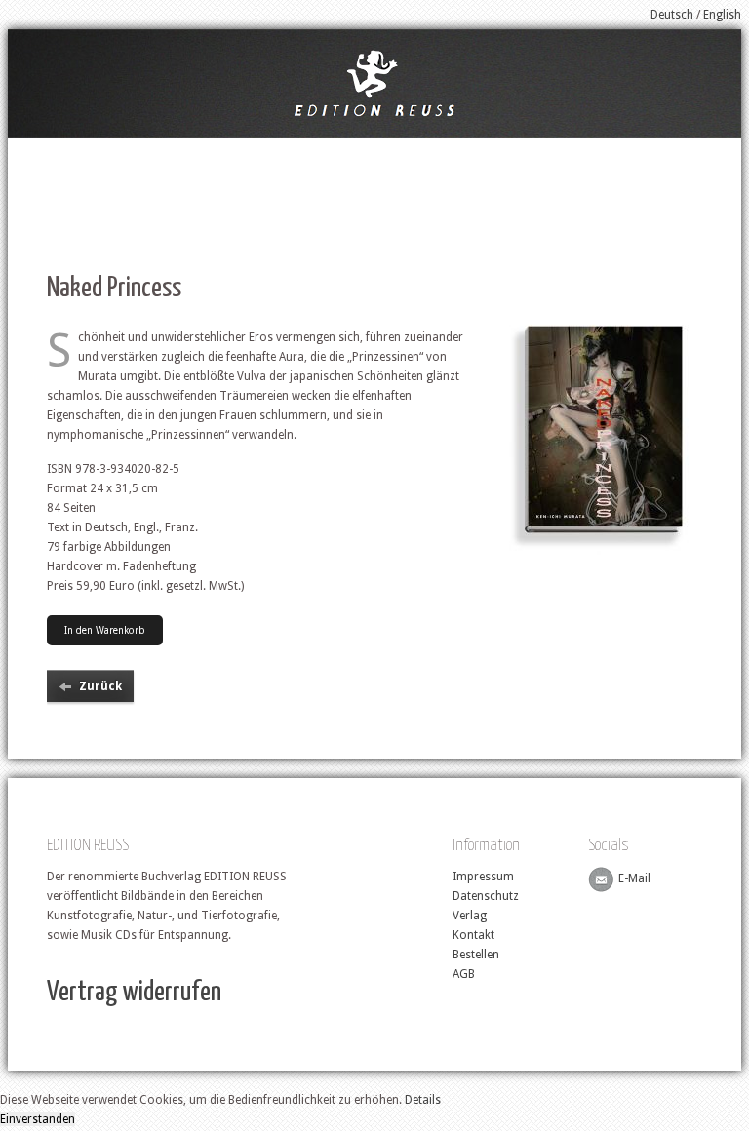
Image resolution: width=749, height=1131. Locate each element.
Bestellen (476, 954)
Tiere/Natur (280, 152)
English (722, 14)
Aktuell (114, 152)
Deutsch (671, 14)
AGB (464, 974)
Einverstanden (37, 1119)
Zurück (100, 686)
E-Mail (634, 879)
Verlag (470, 915)
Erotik (367, 152)
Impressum (483, 876)
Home (42, 152)
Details (423, 1100)
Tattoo (191, 152)
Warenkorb (688, 152)
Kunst (436, 152)
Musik (505, 152)
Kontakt (473, 935)
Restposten (588, 152)
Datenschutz (486, 896)
